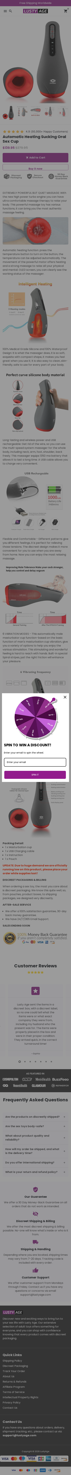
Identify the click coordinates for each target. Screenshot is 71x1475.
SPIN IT (35, 774)
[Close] (65, 697)
